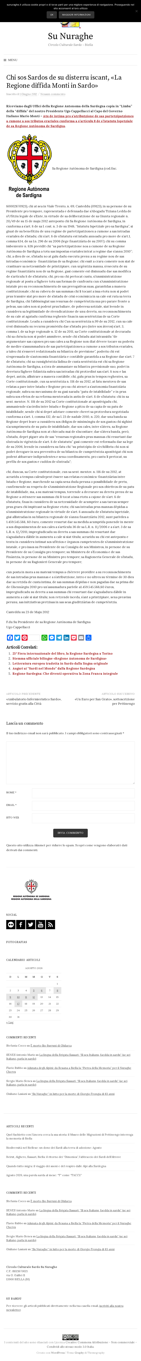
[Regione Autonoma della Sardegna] (31, 890)
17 (18, 1003)
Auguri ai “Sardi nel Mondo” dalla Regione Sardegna (53, 668)
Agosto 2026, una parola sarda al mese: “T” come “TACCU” (44, 1175)
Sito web (12, 817)
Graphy (79, 1352)
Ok (51, 14)
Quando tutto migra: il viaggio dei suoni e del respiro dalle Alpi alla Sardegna (56, 1166)
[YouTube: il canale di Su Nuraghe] (40, 924)
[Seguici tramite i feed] (50, 924)
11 (26, 997)
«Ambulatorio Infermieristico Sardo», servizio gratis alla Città (34, 701)
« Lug (9, 1022)
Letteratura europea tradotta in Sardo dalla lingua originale (60, 663)
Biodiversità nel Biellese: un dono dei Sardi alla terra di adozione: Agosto (54, 1147)
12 (34, 997)
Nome (11, 792)
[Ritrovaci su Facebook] (20, 924)
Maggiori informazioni (76, 14)
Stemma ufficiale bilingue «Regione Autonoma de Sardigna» (59, 658)
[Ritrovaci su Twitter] (30, 924)
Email (11, 805)
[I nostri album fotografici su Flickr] (10, 924)
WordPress (58, 1352)
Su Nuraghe (70, 36)
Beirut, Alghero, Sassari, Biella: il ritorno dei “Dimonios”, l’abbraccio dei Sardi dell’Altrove (63, 1157)
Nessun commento (52, 94)
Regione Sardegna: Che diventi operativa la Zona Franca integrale (65, 674)
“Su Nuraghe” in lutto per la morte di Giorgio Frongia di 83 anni (73, 1094)
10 (18, 997)
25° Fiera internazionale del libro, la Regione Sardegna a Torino (62, 653)
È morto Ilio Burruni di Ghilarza (51, 1045)
